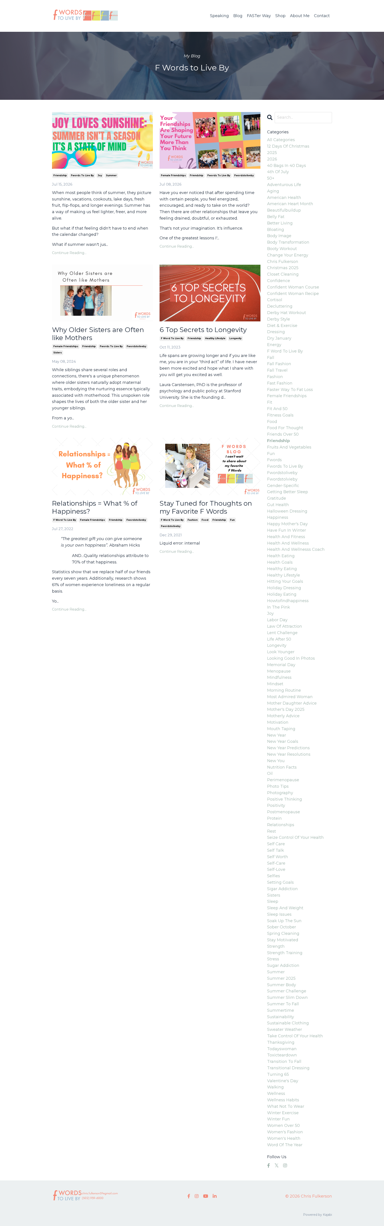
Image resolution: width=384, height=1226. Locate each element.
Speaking (219, 15)
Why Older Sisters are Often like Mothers (98, 334)
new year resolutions (288, 754)
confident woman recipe (293, 293)
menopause (279, 671)
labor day (277, 619)
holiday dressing (284, 587)
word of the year (284, 1144)
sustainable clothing (288, 1023)
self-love (276, 869)
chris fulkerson (282, 261)
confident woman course (293, 287)
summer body (281, 984)
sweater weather (284, 1029)
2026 (272, 159)
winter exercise (283, 1112)
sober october (281, 927)
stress (273, 959)
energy (274, 344)
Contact (322, 15)
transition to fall (284, 1061)
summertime (280, 1010)
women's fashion (285, 1132)
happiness (277, 517)
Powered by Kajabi (317, 1215)
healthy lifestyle (215, 338)
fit (269, 402)
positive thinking (284, 799)
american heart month (290, 203)
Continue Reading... (69, 253)
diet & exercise (282, 325)
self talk (275, 850)
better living (280, 223)
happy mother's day (287, 523)
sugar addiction (283, 965)
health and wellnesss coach (296, 549)
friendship (60, 175)
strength (276, 946)
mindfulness (279, 677)
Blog (237, 15)
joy (100, 175)
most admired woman (290, 696)
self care (276, 843)
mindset (275, 683)
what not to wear (285, 1106)
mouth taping (281, 728)
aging (273, 191)
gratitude (276, 498)
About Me (300, 15)
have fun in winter (286, 530)
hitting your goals (285, 581)
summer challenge (286, 991)
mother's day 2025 (285, 709)
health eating (281, 555)
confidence (278, 280)
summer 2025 (281, 978)
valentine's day (282, 1080)
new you (276, 760)
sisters (57, 352)
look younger (280, 651)
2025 (272, 152)
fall (270, 357)
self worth (277, 856)
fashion (193, 520)
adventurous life (284, 184)
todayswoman (282, 1048)
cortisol (274, 299)
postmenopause (283, 811)
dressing (276, 331)
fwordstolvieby (282, 479)
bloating (275, 229)
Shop (280, 15)
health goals (280, 562)
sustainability (280, 1016)
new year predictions (288, 747)
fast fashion (279, 383)
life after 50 (279, 639)
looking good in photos (291, 658)
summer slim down (287, 997)
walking (275, 1087)
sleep (272, 901)
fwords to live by (82, 175)
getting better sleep (287, 491)
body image (279, 235)
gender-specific (283, 485)
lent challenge (282, 632)
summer (111, 175)
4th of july (278, 171)
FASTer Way (259, 15)
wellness (276, 1093)
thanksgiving (280, 1042)
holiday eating (281, 594)
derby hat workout (286, 312)
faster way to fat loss (290, 389)
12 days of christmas (288, 146)
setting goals (280, 882)
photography (280, 792)
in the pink (278, 607)
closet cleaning (283, 274)
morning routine (284, 690)
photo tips (278, 786)
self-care (276, 863)
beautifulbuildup (284, 210)
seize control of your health (295, 837)
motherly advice (283, 715)
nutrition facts (282, 767)
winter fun (278, 1119)
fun (232, 520)
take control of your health (295, 1036)
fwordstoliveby (244, 175)
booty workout (282, 248)
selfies (273, 875)
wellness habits (283, 1100)
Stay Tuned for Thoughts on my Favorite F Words (206, 507)
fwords (274, 459)
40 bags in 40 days (286, 165)
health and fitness (286, 536)
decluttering (279, 306)
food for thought (285, 427)
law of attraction (284, 626)
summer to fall (283, 1004)
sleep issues (279, 914)
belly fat (275, 216)
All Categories (281, 139)
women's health (283, 1138)
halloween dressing (287, 511)
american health (284, 197)
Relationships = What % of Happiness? (94, 507)
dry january (279, 338)
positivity (276, 805)
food (205, 520)
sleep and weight (285, 907)
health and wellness (288, 543)
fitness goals (280, 415)
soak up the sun (284, 920)
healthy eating (282, 568)
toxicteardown (282, 1055)
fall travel (277, 370)
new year (276, 735)
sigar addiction (282, 888)
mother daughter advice (292, 703)
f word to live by (172, 338)
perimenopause (283, 779)
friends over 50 (283, 434)
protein (274, 818)
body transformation (288, 242)
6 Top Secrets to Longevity (203, 330)
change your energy (287, 255)
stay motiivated (282, 940)
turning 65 (278, 1074)
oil (270, 773)
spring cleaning (283, 933)
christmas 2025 (282, 267)
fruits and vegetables (289, 447)
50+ (270, 178)
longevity (235, 338)
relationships (280, 824)
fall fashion (279, 363)
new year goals (282, 741)
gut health (278, 504)
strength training (284, 952)
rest (271, 831)
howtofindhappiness (288, 600)
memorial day (281, 664)
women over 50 (283, 1125)
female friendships (173, 175)
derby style (278, 319)
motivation (277, 722)
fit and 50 (277, 408)
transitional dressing (288, 1068)
